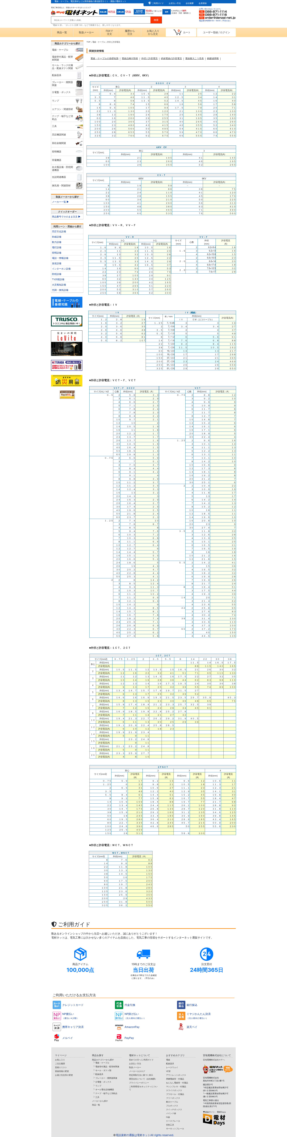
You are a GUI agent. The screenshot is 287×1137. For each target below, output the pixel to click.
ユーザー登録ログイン (216, 32)
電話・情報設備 (60, 258)
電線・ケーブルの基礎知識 (104, 58)
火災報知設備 (59, 284)
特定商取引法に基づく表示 (141, 1075)
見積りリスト (61, 1067)
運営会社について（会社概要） (143, 1079)
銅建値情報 (213, 58)
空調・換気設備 (60, 289)
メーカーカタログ (137, 1071)
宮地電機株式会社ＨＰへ (214, 1059)
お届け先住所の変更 (64, 1075)
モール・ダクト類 (103, 1070)
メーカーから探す (100, 1101)
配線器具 (99, 1074)
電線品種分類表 (130, 58)
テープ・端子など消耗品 (106, 1093)
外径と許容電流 (149, 58)
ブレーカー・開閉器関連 (106, 1078)
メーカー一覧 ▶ (60, 201)
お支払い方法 (175, 3)
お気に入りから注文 (153, 32)
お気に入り (60, 1059)
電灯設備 (56, 247)
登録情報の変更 (62, 1071)
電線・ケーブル (102, 1062)
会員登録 (203, 3)
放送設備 (56, 263)
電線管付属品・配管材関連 (107, 1066)
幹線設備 (56, 236)
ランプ (98, 1085)
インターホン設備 (61, 268)
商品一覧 (62, 32)
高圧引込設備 (59, 231)
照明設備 (56, 252)
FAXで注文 (109, 32)
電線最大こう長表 (194, 58)
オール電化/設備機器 (104, 1089)
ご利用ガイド (158, 3)
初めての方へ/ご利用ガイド (141, 1059)
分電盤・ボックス (103, 1082)
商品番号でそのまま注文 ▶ (66, 216)
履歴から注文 (130, 32)
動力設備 (56, 242)
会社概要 (190, 3)
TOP (88, 41)
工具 (97, 1097)
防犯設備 (56, 274)
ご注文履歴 (60, 1063)
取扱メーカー (86, 32)
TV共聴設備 (58, 279)
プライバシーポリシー (139, 1082)
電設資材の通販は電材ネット (145, 1135)
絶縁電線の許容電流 (171, 58)
